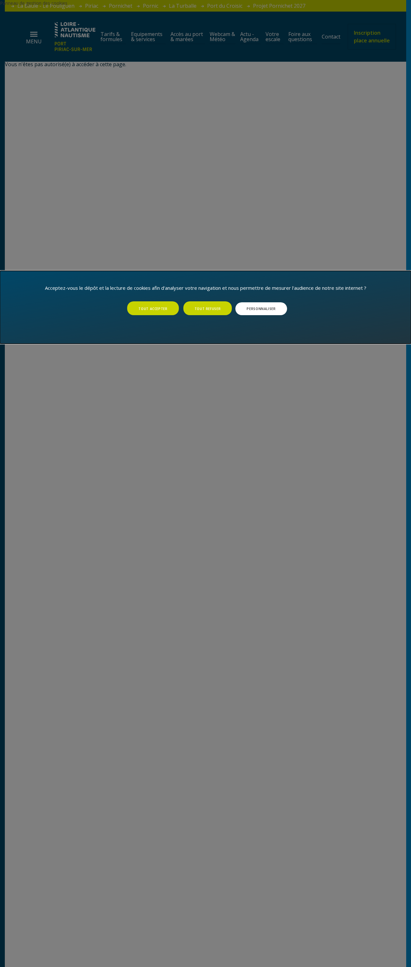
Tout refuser (208, 308)
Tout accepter (152, 308)
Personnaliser (261, 308)
